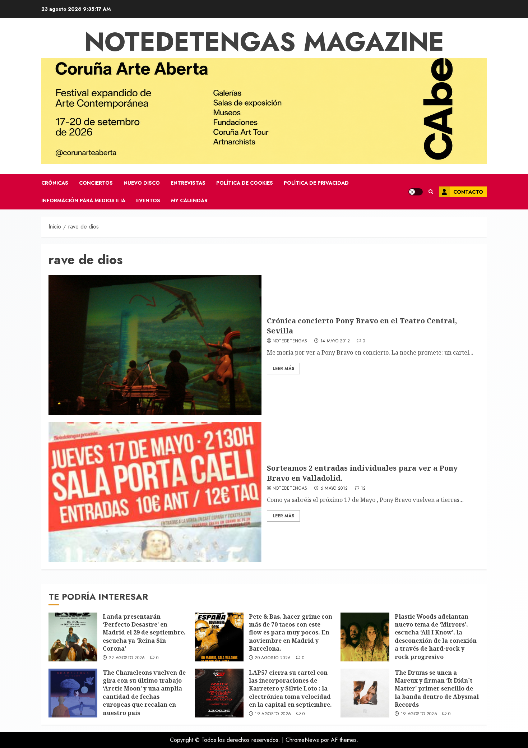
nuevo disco (142, 182)
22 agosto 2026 (127, 658)
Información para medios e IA (83, 200)
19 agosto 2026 (273, 714)
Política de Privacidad (316, 182)
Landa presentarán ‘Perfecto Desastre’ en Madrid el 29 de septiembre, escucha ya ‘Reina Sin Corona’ (144, 633)
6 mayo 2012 (334, 488)
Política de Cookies (244, 182)
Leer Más (283, 368)
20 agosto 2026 (273, 658)
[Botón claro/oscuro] (415, 191)
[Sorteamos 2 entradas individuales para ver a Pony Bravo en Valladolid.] (154, 492)
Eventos (148, 200)
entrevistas (188, 182)
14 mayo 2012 (335, 341)
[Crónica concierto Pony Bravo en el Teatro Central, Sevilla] (154, 345)
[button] (430, 192)
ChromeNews (302, 740)
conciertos (96, 182)
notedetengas (290, 341)
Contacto (468, 191)
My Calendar (189, 200)
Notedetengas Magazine (264, 41)
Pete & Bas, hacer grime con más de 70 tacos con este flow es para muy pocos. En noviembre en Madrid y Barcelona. (290, 633)
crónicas (54, 182)
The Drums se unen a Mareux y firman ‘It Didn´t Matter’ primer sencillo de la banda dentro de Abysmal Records (437, 689)
